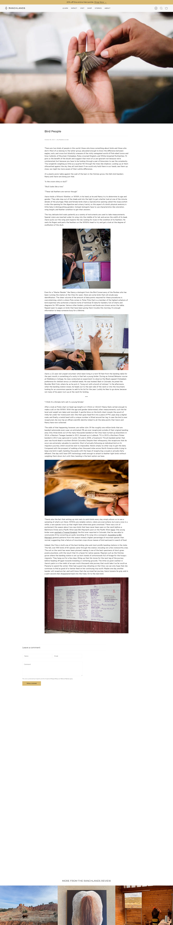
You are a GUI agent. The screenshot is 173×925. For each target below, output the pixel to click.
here (113, 530)
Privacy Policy (54, 679)
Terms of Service (65, 679)
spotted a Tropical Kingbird (65, 532)
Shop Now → (100, 2)
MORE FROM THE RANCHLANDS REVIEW (86, 880)
